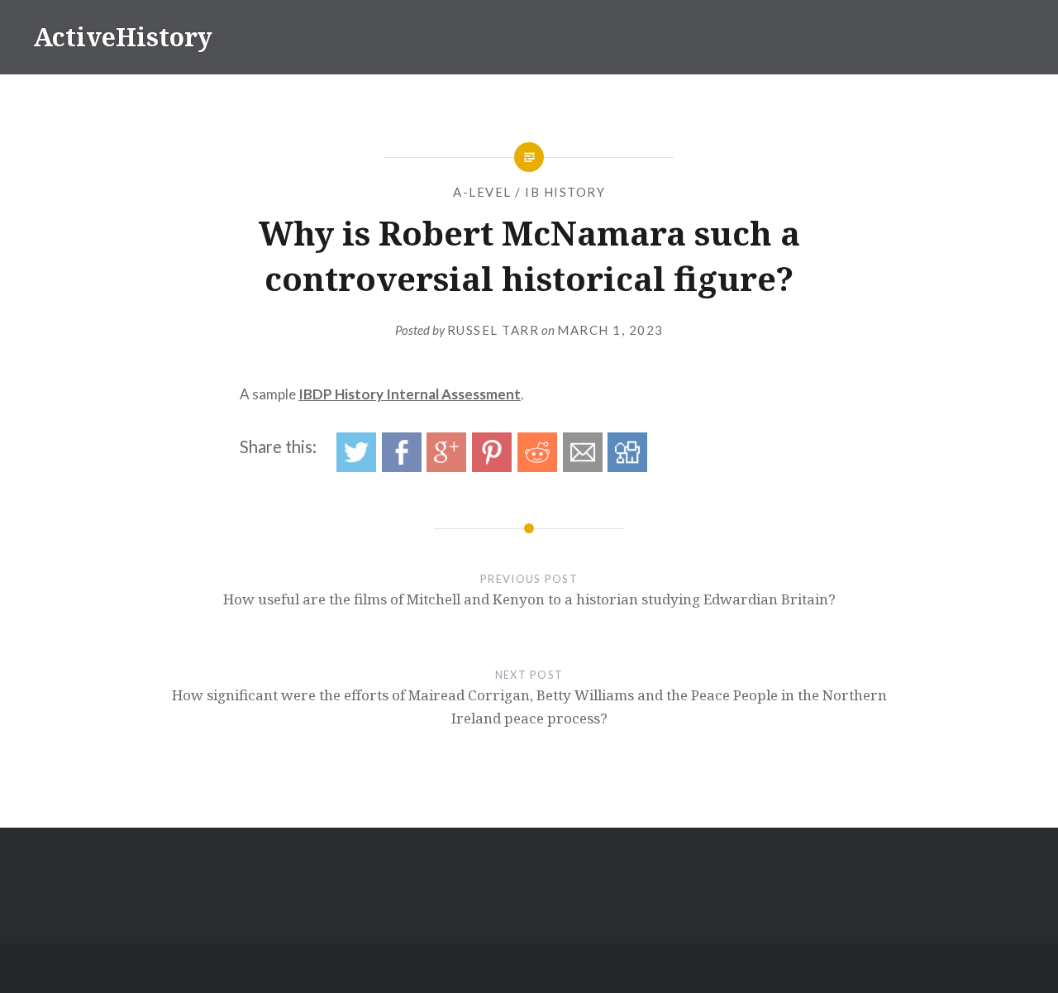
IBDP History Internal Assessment (409, 394)
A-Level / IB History (529, 191)
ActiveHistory (122, 37)
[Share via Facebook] (402, 466)
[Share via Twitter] (356, 466)
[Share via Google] (446, 466)
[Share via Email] (583, 466)
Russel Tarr (493, 329)
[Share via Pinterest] (492, 466)
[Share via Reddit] (537, 466)
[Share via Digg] (627, 466)
